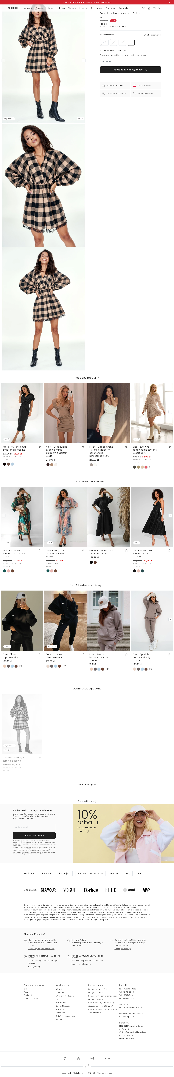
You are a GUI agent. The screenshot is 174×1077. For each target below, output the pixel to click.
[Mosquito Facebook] (65, 1058)
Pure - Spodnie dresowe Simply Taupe (141, 657)
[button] (154, 8)
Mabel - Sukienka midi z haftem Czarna (101, 552)
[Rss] (107, 1058)
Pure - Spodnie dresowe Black (54, 656)
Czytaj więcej (34, 966)
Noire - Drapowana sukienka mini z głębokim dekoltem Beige (57, 451)
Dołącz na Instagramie (81, 964)
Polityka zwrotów (95, 999)
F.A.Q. (58, 999)
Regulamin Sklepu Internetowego (102, 996)
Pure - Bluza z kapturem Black (11, 656)
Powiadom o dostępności (129, 69)
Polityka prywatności (97, 989)
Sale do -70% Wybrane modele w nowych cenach (87, 2)
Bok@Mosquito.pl (127, 998)
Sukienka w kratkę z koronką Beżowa (13, 759)
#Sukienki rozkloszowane (90, 873)
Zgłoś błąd (61, 1013)
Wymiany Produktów (65, 996)
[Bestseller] (65, 620)
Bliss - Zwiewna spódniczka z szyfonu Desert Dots (145, 449)
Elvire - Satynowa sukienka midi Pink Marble (56, 553)
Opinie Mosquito (63, 1006)
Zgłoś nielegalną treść (65, 1016)
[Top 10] (22, 620)
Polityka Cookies (95, 992)
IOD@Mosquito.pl (126, 1016)
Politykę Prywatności (35, 850)
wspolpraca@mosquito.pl (130, 1007)
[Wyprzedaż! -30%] (22, 723)
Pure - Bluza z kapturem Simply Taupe (98, 657)
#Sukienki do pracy (120, 873)
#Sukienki (47, 873)
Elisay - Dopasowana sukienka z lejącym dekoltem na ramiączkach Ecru (101, 451)
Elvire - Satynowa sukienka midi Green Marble (14, 553)
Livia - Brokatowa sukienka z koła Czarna (142, 553)
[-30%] (22, 413)
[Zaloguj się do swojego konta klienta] (149, 7)
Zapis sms (61, 1009)
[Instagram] (92, 1058)
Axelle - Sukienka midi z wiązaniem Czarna (14, 448)
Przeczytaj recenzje (122, 949)
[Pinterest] (78, 1058)
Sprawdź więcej (87, 801)
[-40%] (152, 413)
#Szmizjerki (64, 873)
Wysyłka (59, 989)
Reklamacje (61, 1002)
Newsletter (60, 992)
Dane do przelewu (32, 998)
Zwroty (59, 1019)
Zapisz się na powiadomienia (41, 949)
